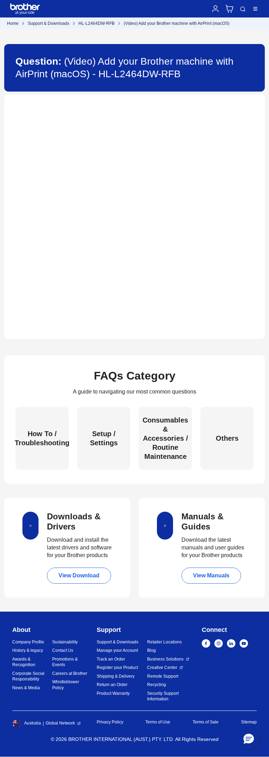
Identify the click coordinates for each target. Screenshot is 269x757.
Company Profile (28, 642)
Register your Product (117, 667)
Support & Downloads (48, 23)
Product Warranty (113, 693)
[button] (248, 738)
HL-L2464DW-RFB (96, 23)
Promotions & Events (65, 662)
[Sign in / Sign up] (215, 9)
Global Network (60, 723)
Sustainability (65, 642)
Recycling (156, 684)
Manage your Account (117, 650)
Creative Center (162, 667)
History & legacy (27, 650)
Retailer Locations (164, 642)
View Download (78, 575)
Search (242, 9)
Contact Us (62, 650)
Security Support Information (163, 696)
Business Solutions (165, 659)
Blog (151, 650)
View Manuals (211, 575)
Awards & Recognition (23, 662)
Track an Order (111, 659)
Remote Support (162, 676)
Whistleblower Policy (65, 684)
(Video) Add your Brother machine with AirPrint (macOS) (176, 23)
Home (13, 23)
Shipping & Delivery (115, 676)
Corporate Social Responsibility (28, 676)
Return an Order (112, 684)
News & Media (26, 687)
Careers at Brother (69, 673)
